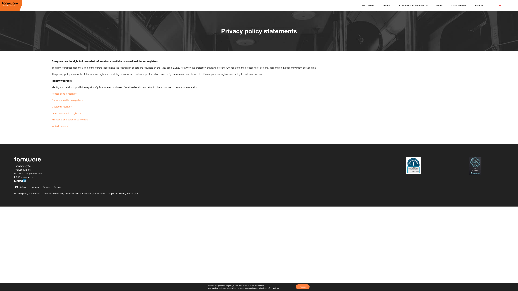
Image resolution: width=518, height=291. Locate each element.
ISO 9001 (23, 187)
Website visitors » (61, 126)
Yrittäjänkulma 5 (22, 169)
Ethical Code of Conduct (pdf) (81, 193)
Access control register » (64, 93)
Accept (303, 287)
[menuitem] (370, 5)
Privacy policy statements (27, 193)
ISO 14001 (35, 187)
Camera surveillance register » (67, 100)
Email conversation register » (66, 113)
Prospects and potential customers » (71, 119)
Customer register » (62, 106)
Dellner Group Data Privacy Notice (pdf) (118, 193)
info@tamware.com (24, 177)
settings (276, 288)
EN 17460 (57, 187)
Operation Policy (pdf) (53, 193)
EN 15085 (46, 187)
